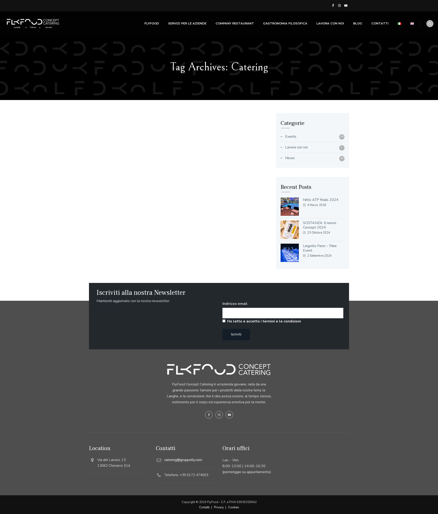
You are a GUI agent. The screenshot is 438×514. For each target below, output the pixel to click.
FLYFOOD (151, 23)
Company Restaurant (235, 23)
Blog (357, 23)
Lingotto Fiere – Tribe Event (320, 248)
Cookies (233, 507)
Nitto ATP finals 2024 (321, 200)
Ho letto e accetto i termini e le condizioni (264, 321)
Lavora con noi (330, 23)
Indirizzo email (235, 303)
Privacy (219, 507)
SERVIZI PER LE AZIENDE (187, 23)
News (290, 158)
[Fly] (33, 23)
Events (290, 136)
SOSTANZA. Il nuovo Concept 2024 (319, 225)
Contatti (379, 23)
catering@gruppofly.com (183, 460)
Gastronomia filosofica (285, 23)
